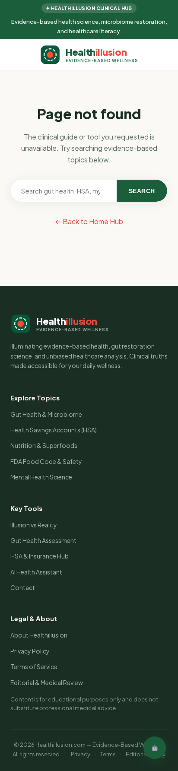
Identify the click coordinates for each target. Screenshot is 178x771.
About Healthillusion (38, 635)
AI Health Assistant (36, 572)
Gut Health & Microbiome (46, 414)
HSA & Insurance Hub (39, 556)
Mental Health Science (41, 477)
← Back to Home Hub (89, 221)
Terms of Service (33, 666)
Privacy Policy (30, 651)
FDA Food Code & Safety (46, 461)
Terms (108, 754)
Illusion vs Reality (33, 525)
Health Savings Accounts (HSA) (53, 430)
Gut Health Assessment (43, 540)
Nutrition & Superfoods (43, 445)
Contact (22, 587)
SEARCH (142, 190)
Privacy (80, 754)
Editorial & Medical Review (46, 682)
